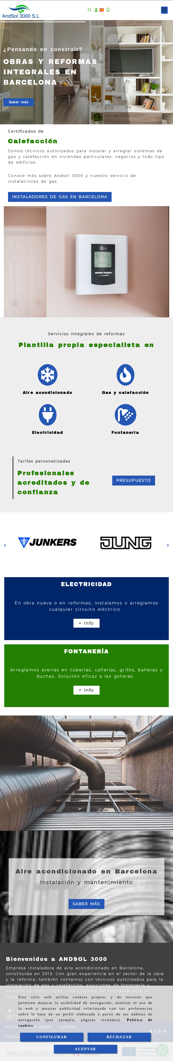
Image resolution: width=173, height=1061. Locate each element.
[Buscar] (89, 10)
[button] (96, 10)
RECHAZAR (119, 1037)
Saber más (18, 102)
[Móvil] (108, 10)
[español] (101, 9)
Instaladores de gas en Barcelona (59, 197)
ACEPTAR (85, 1049)
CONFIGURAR (51, 1037)
